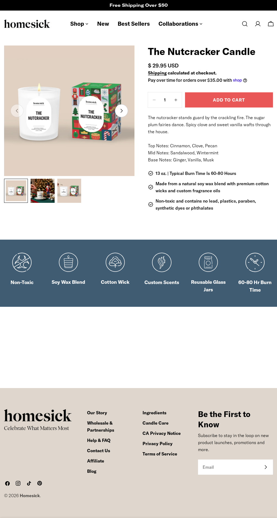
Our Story (97, 412)
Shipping (157, 73)
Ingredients (154, 412)
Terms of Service (160, 454)
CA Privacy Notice (162, 433)
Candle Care (156, 423)
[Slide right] (121, 110)
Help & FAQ (98, 440)
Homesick (30, 495)
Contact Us (98, 450)
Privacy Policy (158, 443)
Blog (91, 471)
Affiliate (95, 461)
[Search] (244, 23)
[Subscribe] (265, 467)
